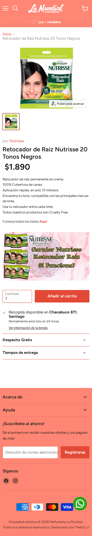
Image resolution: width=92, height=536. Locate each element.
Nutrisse (16, 141)
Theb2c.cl (82, 527)
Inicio (7, 34)
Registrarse (75, 452)
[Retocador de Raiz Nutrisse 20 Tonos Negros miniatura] (11, 121)
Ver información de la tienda (28, 328)
